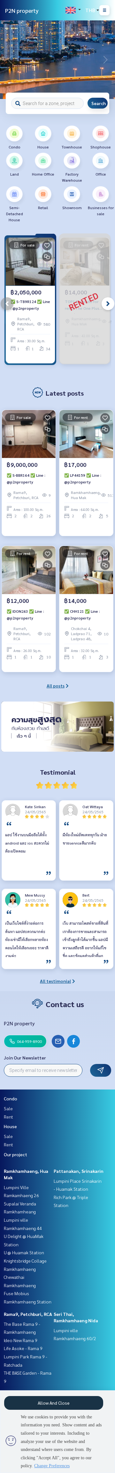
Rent (8, 1117)
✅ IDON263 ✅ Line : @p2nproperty (25, 614)
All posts (56, 685)
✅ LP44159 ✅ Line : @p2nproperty (82, 478)
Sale (8, 1108)
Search (98, 103)
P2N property (22, 10)
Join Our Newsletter (25, 1057)
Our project (15, 1154)
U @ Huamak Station (24, 1252)
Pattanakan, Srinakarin (78, 1171)
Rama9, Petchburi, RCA (28, 1314)
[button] (105, 60)
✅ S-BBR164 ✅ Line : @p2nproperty (26, 478)
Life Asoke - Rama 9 (23, 1348)
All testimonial (55, 981)
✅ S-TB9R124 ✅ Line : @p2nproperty (30, 304)
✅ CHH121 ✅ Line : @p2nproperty (82, 614)
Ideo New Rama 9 (20, 1340)
